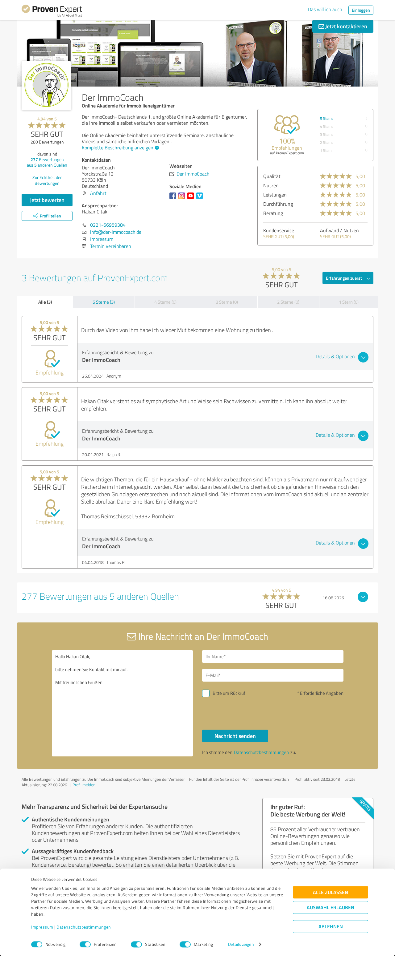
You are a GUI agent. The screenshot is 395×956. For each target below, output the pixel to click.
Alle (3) (45, 301)
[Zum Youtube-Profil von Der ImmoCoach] (191, 198)
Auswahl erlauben (330, 907)
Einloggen (361, 10)
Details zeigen (241, 944)
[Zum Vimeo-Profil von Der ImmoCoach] (200, 198)
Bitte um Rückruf (229, 693)
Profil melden (84, 785)
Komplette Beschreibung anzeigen (117, 147)
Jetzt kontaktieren (345, 26)
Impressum (42, 927)
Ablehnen (330, 926)
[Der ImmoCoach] (46, 85)
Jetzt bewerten (47, 200)
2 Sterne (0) (288, 302)
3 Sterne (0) (227, 302)
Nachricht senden (235, 736)
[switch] (85, 944)
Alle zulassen (330, 892)
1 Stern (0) (349, 302)
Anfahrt (98, 193)
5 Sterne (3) (104, 302)
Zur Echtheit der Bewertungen (47, 180)
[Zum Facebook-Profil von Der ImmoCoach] (173, 198)
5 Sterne (326, 118)
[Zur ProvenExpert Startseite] (52, 12)
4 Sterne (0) (165, 302)
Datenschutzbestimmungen (83, 927)
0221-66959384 (108, 224)
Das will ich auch (325, 9)
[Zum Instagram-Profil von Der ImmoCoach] (182, 198)
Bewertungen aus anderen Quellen (47, 162)
